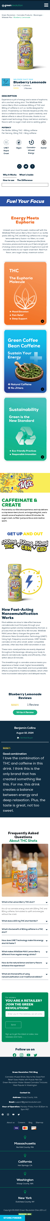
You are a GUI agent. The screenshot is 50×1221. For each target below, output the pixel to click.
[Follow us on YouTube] (28, 1055)
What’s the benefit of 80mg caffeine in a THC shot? (22, 931)
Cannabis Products (24, 15)
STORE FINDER (12, 1217)
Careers (21, 1122)
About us (11, 1122)
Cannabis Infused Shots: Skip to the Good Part (25, 1077)
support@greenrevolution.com (28, 1102)
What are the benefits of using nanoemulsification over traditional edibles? (22, 975)
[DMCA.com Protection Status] (25, 1214)
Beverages (38, 15)
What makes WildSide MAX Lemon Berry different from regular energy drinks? (21, 953)
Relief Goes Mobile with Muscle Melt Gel (25, 1079)
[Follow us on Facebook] (14, 1055)
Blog (30, 1122)
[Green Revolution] (12, 5)
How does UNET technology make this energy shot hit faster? (22, 942)
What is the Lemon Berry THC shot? (18, 902)
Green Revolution (8, 15)
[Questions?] (32, 166)
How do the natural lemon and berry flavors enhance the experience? (22, 964)
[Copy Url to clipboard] (19, 166)
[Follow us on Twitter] (35, 1055)
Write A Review (25, 712)
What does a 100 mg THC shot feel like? (20, 921)
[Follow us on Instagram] (21, 1055)
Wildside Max (7, 17)
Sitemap (39, 1122)
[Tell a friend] (26, 166)
